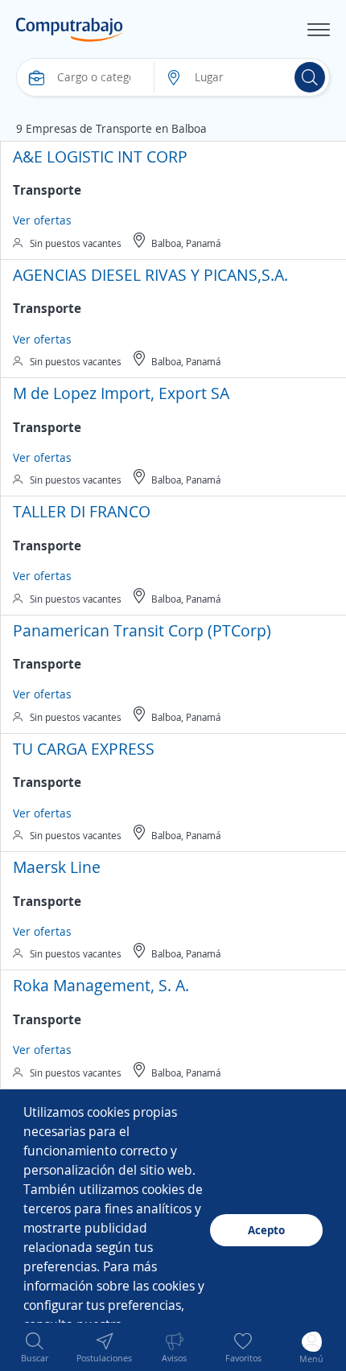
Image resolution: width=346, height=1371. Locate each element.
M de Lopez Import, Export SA (121, 393)
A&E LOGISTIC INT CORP (100, 156)
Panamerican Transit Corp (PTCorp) (142, 630)
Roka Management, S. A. (101, 985)
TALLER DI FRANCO (81, 511)
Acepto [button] (266, 1229)
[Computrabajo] (69, 30)
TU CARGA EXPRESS (83, 749)
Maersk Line (57, 867)
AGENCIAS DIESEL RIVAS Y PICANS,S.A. (150, 275)
